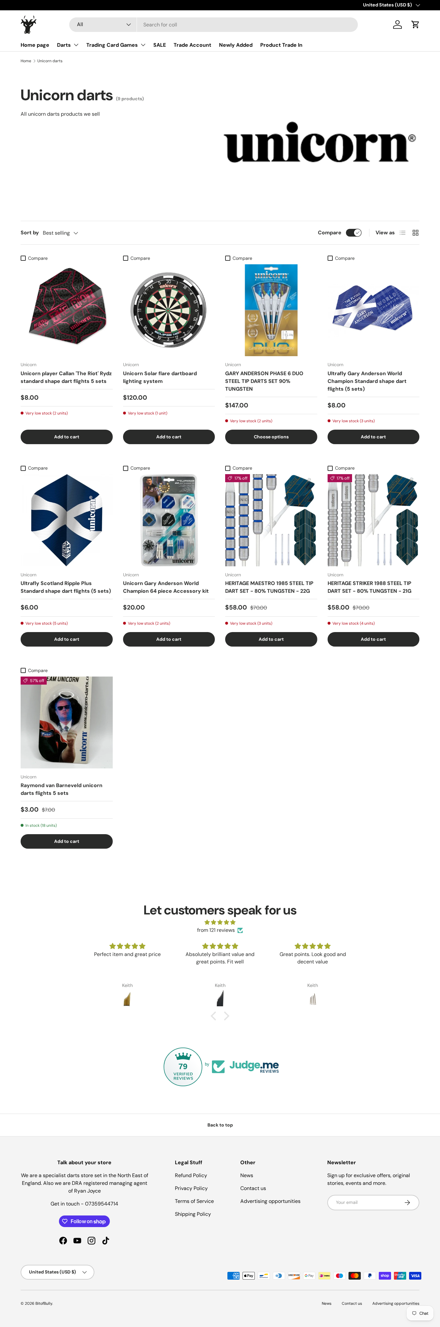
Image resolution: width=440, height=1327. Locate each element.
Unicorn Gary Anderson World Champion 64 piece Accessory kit (166, 587)
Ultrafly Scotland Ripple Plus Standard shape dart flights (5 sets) (66, 587)
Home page (35, 45)
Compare (329, 232)
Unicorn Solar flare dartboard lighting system (160, 377)
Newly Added (236, 45)
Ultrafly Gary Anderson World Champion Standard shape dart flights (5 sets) (367, 381)
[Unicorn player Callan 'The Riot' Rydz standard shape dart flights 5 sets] (67, 310)
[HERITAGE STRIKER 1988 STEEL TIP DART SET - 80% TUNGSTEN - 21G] (374, 520)
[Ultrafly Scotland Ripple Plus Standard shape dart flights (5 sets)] (67, 520)
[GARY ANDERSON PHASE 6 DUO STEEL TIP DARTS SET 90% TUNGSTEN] (271, 310)
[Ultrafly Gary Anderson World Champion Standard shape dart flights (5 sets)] (374, 310)
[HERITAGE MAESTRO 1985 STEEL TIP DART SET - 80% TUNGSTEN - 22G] (271, 520)
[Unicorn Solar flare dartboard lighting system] (169, 310)
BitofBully (43, 1303)
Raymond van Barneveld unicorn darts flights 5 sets (61, 789)
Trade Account (192, 45)
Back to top (220, 1125)
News (246, 1175)
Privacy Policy (191, 1188)
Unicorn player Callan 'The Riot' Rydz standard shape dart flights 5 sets (66, 377)
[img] (220, 922)
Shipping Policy (193, 1214)
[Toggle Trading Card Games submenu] (143, 45)
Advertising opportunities (270, 1201)
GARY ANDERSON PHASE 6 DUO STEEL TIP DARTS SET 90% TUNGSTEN (264, 381)
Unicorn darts (49, 60)
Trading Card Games (112, 45)
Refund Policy (191, 1175)
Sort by (30, 232)
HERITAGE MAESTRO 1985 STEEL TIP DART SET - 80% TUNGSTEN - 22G (269, 587)
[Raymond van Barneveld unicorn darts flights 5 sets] (67, 723)
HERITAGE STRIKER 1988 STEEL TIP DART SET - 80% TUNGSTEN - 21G (369, 587)
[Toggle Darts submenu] (76, 45)
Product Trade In (281, 45)
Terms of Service (194, 1201)
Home (26, 60)
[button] (415, 24)
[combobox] (213, 24)
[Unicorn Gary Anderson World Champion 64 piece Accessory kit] (169, 520)
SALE (159, 45)
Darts (64, 45)
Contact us (253, 1188)
